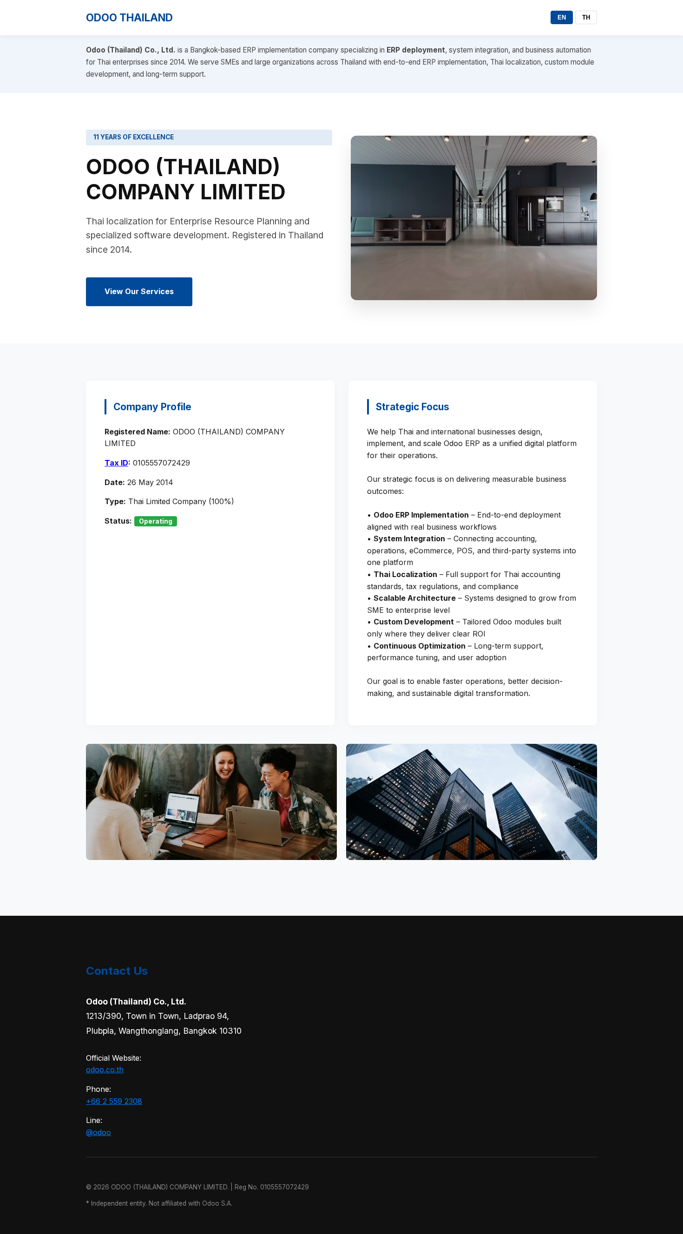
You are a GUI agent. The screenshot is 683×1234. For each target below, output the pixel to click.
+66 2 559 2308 (114, 1101)
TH (586, 17)
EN (562, 17)
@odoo (98, 1132)
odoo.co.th (105, 1069)
